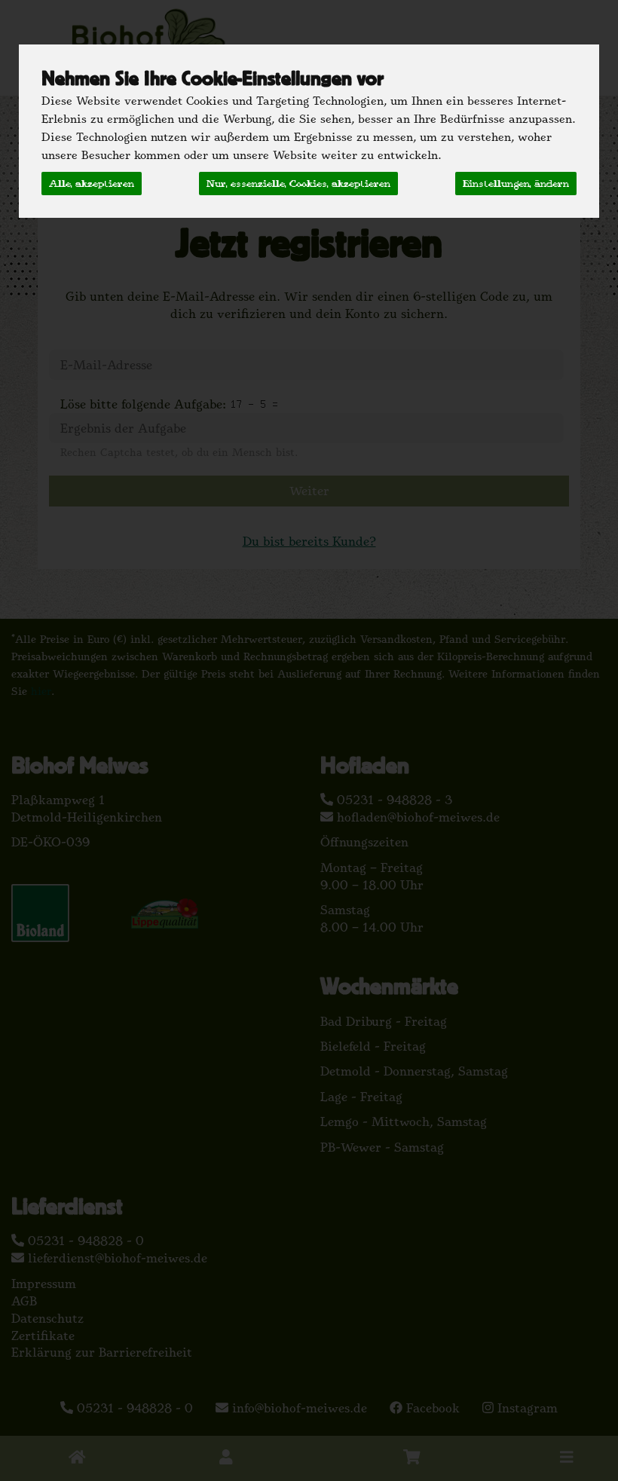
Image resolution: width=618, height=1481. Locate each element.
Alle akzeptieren (91, 183)
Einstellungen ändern (516, 183)
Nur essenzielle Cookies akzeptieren (298, 183)
